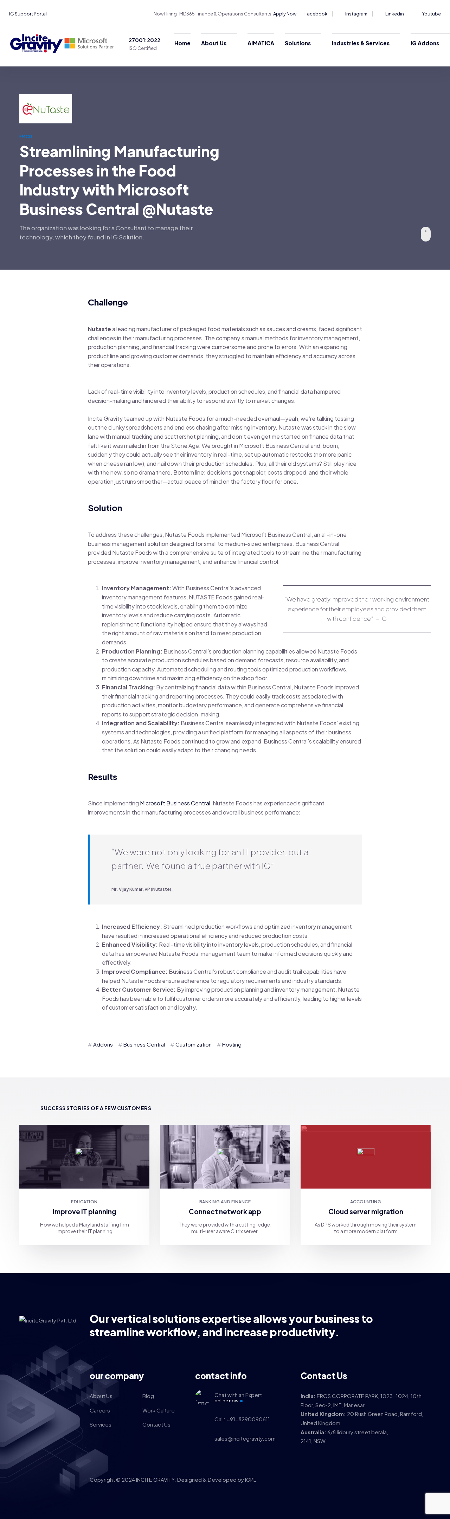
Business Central (144, 1044)
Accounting (365, 1201)
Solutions (298, 43)
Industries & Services (361, 43)
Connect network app (225, 1211)
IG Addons (425, 43)
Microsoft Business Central (175, 803)
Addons (103, 1044)
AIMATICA (261, 43)
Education (84, 1201)
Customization (193, 1044)
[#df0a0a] (366, 1156)
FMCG (26, 136)
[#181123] (84, 1156)
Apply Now (284, 14)
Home (182, 43)
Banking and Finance (225, 1201)
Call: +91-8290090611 (242, 1419)
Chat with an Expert (238, 1397)
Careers (100, 1410)
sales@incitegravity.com (245, 1438)
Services (100, 1424)
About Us (213, 43)
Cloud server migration (365, 1211)
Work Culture (158, 1410)
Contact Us (156, 1424)
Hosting (232, 1044)
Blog (148, 1395)
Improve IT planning (84, 1211)
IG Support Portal (28, 14)
